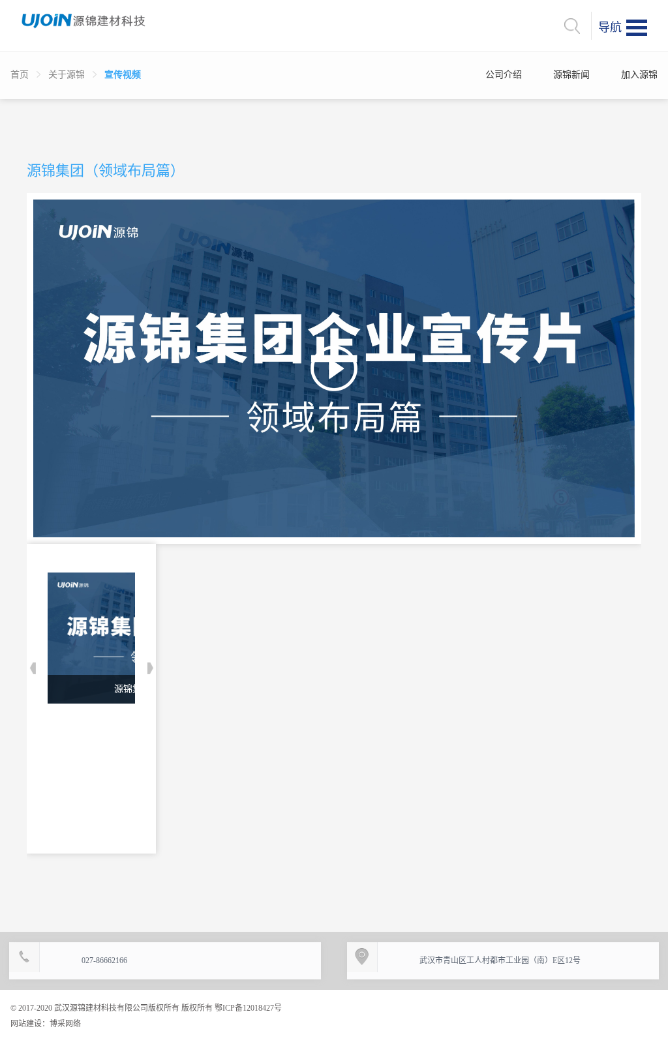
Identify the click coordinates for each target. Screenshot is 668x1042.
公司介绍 (503, 75)
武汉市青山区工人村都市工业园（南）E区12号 (500, 960)
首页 (19, 75)
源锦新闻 (571, 75)
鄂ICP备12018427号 (247, 1008)
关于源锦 (66, 75)
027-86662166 (104, 960)
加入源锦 (639, 75)
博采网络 (65, 1023)
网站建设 (26, 1023)
